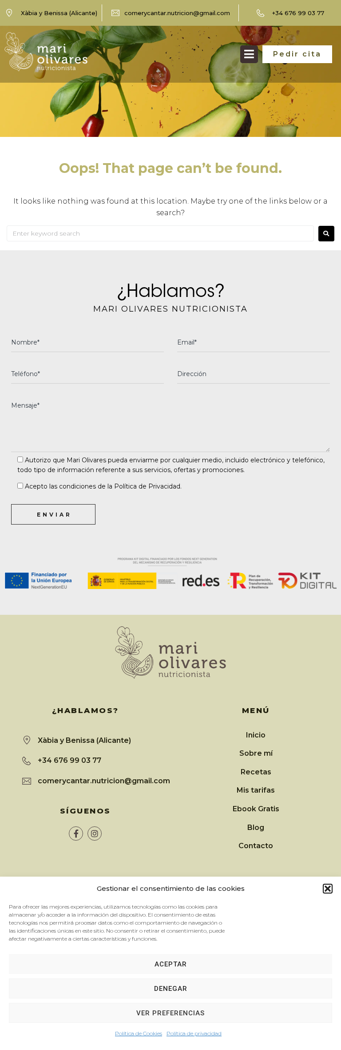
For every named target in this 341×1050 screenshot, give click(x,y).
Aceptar (171, 964)
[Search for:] (160, 233)
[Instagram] (94, 833)
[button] (327, 888)
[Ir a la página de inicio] (45, 51)
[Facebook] (76, 833)
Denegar (170, 989)
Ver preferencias (170, 1013)
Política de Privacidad (147, 486)
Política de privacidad (194, 1033)
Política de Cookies (138, 1033)
